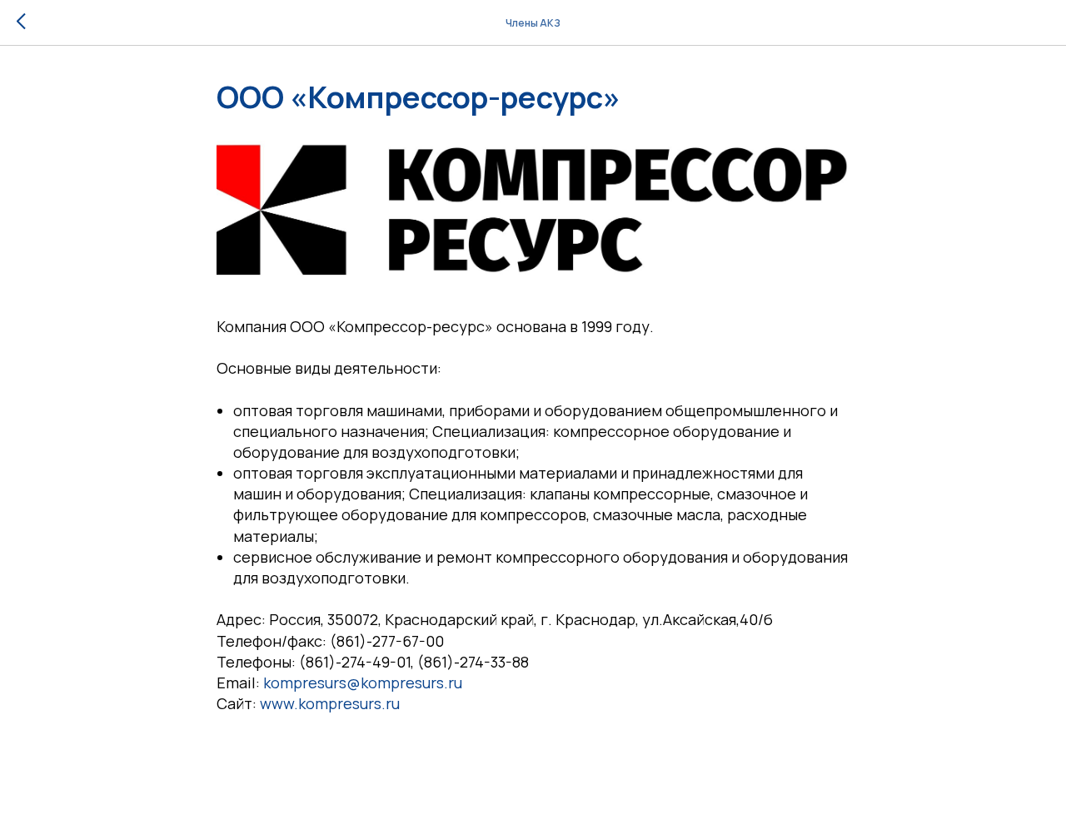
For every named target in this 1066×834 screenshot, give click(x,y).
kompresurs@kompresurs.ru (362, 683)
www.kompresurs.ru (330, 703)
